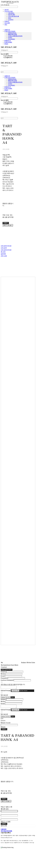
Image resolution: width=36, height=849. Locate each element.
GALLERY (7, 23)
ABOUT (6, 10)
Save (12, 697)
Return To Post (5, 716)
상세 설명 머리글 (6, 246)
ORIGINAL (11, 13)
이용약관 (3, 829)
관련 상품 (4, 256)
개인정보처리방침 (6, 831)
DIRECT (6, 21)
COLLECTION (8, 11)
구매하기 (3, 729)
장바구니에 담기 (5, 801)
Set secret (4, 695)
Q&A (5, 24)
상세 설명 (4, 248)
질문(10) (3, 254)
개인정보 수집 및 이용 (8, 684)
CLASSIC (10, 20)
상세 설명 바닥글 (6, 250)
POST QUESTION (6, 669)
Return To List (5, 697)
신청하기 (3, 823)
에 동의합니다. (13, 684)
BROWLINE (11, 15)
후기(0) (3, 252)
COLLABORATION (13, 16)
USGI (9, 18)
